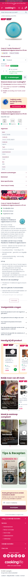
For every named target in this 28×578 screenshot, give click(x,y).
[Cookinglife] (10, 8)
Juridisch (3, 575)
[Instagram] (4, 555)
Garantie (4, 157)
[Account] (22, 8)
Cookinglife (8, 571)
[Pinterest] (23, 555)
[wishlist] (19, 8)
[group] (14, 31)
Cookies (17, 575)
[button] (9, 45)
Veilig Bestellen (11, 575)
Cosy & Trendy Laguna (8, 139)
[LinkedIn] (15, 555)
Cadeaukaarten (8, 536)
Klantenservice (8, 527)
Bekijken (4, 407)
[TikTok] (19, 555)
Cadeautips (6, 539)
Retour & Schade (8, 530)
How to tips (6, 533)
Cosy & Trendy (14, 53)
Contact (22, 575)
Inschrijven (14, 507)
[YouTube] (8, 555)
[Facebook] (12, 555)
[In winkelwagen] (15, 369)
